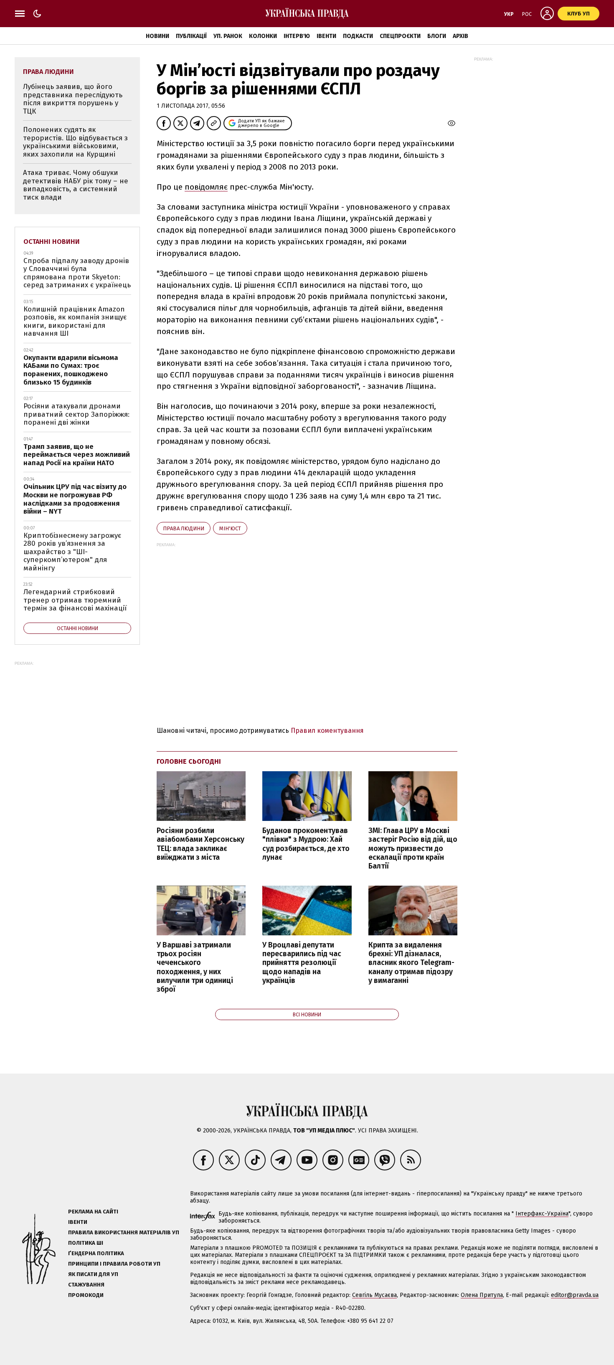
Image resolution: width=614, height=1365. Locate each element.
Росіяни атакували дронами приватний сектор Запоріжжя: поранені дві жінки (76, 414)
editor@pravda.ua (575, 1295)
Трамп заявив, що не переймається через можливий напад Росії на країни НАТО (76, 454)
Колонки (263, 36)
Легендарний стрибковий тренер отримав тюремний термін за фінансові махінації (75, 600)
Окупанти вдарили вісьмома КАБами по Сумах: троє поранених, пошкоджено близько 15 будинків (70, 370)
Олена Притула (482, 1295)
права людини (183, 528)
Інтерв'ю (297, 36)
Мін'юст (230, 528)
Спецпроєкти (400, 36)
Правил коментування (327, 730)
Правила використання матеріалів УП (123, 1232)
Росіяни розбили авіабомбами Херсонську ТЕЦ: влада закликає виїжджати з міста (200, 843)
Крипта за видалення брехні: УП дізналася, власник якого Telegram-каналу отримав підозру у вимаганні (411, 963)
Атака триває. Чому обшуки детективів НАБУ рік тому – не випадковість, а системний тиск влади (75, 185)
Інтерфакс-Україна (541, 1213)
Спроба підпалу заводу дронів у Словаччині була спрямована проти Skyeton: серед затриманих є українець (77, 273)
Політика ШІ (85, 1243)
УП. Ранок (227, 36)
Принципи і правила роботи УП (114, 1264)
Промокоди (86, 1295)
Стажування (86, 1284)
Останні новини (51, 242)
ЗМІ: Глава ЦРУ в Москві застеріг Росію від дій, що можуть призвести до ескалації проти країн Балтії (412, 848)
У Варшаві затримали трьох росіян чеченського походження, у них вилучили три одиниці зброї (195, 967)
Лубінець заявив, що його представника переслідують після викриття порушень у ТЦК (72, 99)
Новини (157, 36)
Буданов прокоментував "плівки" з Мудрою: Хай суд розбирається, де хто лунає (306, 843)
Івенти (326, 36)
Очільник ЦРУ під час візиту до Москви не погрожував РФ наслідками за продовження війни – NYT (75, 499)
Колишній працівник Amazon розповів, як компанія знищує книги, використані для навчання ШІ (75, 321)
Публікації (191, 36)
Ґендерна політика (96, 1253)
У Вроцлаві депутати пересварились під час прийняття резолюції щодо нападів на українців (301, 963)
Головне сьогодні (189, 761)
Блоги (436, 36)
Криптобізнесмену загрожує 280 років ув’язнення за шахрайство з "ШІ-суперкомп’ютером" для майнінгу (72, 551)
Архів (460, 36)
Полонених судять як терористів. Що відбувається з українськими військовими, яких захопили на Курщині (75, 142)
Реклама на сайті (93, 1211)
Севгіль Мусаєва (374, 1295)
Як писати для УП (93, 1274)
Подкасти (358, 36)
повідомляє (206, 187)
